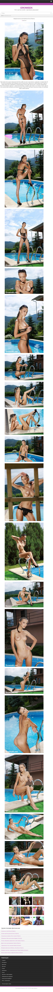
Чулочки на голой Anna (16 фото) (8, 931)
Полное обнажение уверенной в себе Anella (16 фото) (12, 940)
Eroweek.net (23, 988)
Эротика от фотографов (7, 974)
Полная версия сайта (7, 15)
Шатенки (4, 966)
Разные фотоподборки (7, 978)
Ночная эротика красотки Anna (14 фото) (10, 933)
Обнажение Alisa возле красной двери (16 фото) (11, 938)
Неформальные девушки (7, 976)
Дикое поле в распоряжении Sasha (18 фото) (11, 943)
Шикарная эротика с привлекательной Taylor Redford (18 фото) (14, 950)
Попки (3, 972)
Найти (51, 13)
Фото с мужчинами (6, 980)
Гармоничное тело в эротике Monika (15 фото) (11, 945)
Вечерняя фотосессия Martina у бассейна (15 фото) (12, 947)
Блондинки (4, 962)
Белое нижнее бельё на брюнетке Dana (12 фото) (12, 952)
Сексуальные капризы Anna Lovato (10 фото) (10, 935)
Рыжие (3, 968)
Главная (3, 960)
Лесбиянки (4, 970)
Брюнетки (24, 20)
